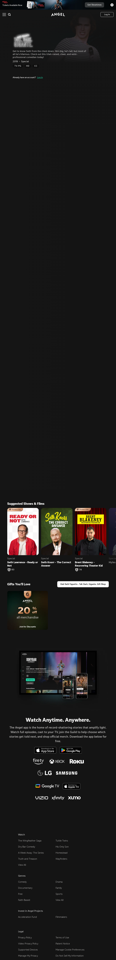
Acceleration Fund (27, 916)
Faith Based (24, 900)
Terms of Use (62, 937)
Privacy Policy (25, 937)
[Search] (9, 14)
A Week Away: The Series (31, 852)
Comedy (22, 881)
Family (59, 887)
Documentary (25, 887)
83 (12, 569)
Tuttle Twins (62, 840)
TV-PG (17, 66)
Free (20, 893)
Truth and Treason (27, 858)
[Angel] (58, 14)
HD (27, 66)
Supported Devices (28, 949)
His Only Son (62, 846)
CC (35, 66)
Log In (40, 77)
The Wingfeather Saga (29, 840)
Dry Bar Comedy (26, 846)
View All (22, 864)
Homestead (62, 852)
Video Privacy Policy (28, 943)
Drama (59, 881)
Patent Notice (63, 943)
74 (80, 569)
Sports (59, 893)
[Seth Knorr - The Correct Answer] (56, 531)
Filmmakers (61, 916)
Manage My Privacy (28, 955)
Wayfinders (61, 858)
